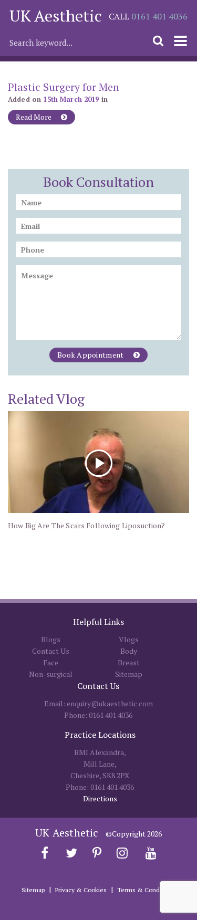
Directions (100, 798)
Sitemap (128, 674)
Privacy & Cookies (81, 890)
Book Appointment (91, 355)
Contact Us (50, 651)
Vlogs (129, 639)
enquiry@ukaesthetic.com (110, 703)
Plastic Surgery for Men (63, 87)
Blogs (50, 639)
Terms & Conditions (146, 890)
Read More (34, 117)
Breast (129, 662)
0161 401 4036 (159, 16)
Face (50, 662)
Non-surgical (50, 674)
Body (128, 651)
